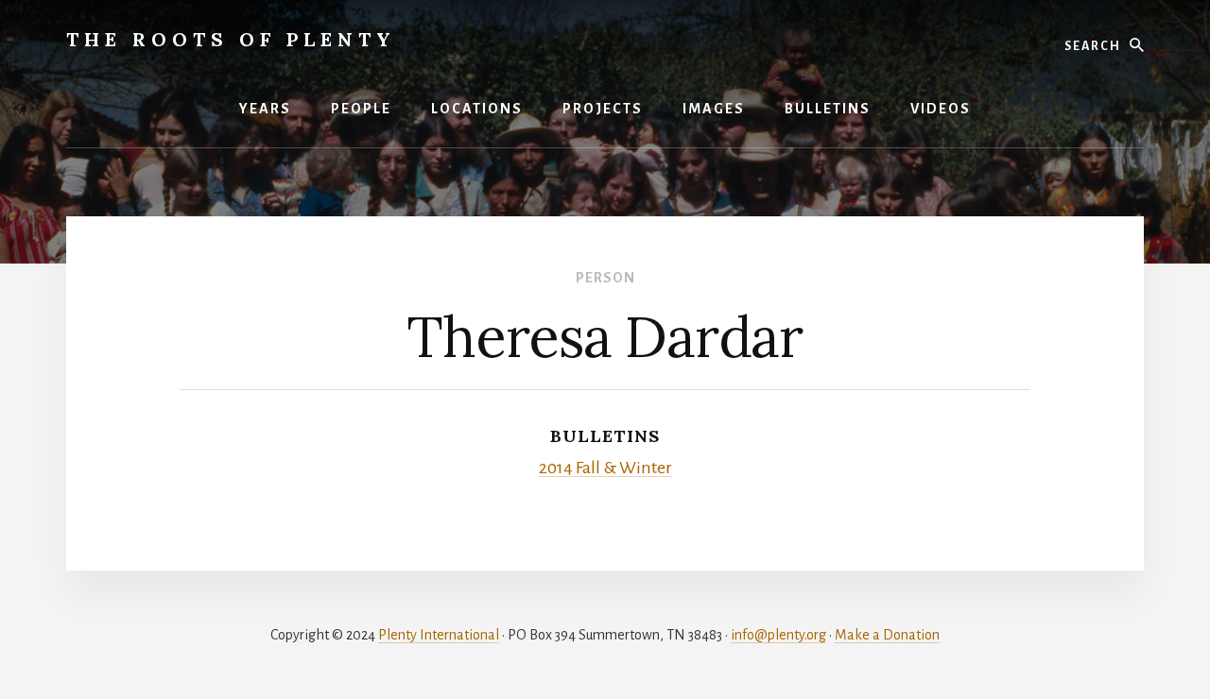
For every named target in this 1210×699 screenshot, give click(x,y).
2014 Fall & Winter (605, 467)
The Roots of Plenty (231, 39)
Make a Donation (887, 634)
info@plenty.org (778, 634)
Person (605, 277)
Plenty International (438, 634)
